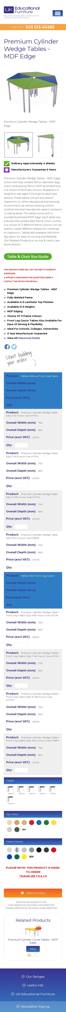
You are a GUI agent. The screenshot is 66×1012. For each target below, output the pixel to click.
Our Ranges (35, 977)
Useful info (35, 985)
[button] (58, 13)
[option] (33, 96)
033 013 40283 (40, 27)
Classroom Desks (29, 338)
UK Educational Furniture (35, 994)
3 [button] (37, 955)
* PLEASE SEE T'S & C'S (33, 876)
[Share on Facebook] (7, 346)
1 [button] (29, 955)
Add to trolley (35, 893)
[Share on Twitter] (14, 346)
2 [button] (33, 955)
